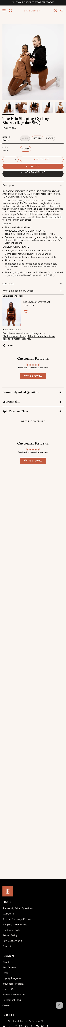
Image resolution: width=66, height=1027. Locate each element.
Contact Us (8, 946)
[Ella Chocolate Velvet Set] (11, 312)
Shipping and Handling (14, 924)
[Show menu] (4, 11)
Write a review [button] (33, 375)
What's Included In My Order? (18, 290)
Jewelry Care (9, 989)
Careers (6, 1005)
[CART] (61, 11)
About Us (7, 962)
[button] (10, 11)
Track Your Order (11, 930)
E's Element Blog (11, 1000)
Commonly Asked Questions (20, 392)
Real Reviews (9, 967)
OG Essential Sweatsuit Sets (47, 217)
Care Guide (8, 283)
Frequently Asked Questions (17, 908)
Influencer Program (13, 983)
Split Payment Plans (15, 411)
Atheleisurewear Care (13, 994)
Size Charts (8, 913)
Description (8, 185)
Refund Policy (9, 935)
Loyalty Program (11, 978)
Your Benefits (10, 401)
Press (5, 973)
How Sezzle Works (12, 941)
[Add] (25, 311)
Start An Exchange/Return (16, 919)
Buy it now (33, 166)
